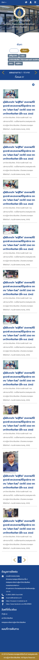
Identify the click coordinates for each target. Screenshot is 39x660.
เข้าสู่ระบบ (4, 614)
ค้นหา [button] (3, 2)
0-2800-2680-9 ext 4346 (14, 594)
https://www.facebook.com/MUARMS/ (19, 604)
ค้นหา (25, 50)
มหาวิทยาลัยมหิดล (7, 618)
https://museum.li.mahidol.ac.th (16, 601)
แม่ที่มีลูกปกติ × (13, 56)
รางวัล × (22, 56)
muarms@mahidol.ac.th (14, 597)
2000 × (11, 63)
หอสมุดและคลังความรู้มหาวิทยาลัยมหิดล (14, 622)
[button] (26, 2)
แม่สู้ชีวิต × (19, 63)
